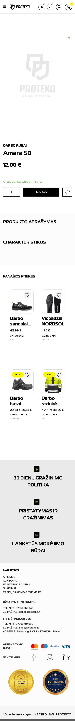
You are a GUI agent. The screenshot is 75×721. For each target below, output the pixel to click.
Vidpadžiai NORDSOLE (53, 321)
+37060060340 (23, 608)
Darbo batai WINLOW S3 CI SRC (20, 402)
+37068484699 (23, 624)
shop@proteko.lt (29, 628)
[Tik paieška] (59, 7)
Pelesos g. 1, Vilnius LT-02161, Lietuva (38, 632)
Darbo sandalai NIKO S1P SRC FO (20, 322)
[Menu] (5, 7)
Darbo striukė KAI (49, 402)
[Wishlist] (27, 295)
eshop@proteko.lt (29, 612)
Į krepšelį (41, 192)
